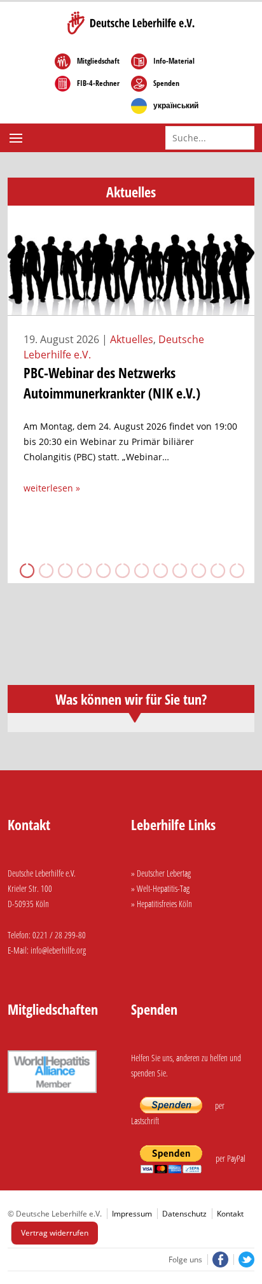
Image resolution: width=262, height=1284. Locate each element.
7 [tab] (140, 570)
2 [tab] (45, 570)
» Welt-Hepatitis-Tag (160, 888)
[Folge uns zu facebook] (218, 1259)
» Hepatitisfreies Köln (161, 904)
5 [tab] (102, 570)
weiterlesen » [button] (52, 488)
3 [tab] (64, 570)
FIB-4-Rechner (98, 83)
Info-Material (174, 61)
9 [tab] (178, 570)
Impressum (132, 1213)
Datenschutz (184, 1213)
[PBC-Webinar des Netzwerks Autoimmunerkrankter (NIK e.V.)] (131, 308)
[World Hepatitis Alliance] (52, 1095)
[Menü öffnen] (17, 138)
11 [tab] (216, 570)
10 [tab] (197, 570)
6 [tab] (121, 570)
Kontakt (230, 1213)
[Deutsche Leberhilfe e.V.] (131, 22)
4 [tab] (83, 570)
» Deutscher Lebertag (161, 873)
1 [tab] (26, 570)
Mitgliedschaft (98, 61)
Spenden (166, 83)
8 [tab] (159, 570)
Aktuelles (131, 339)
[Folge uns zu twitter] (243, 1259)
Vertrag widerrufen (54, 1232)
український (175, 105)
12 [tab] (236, 570)
